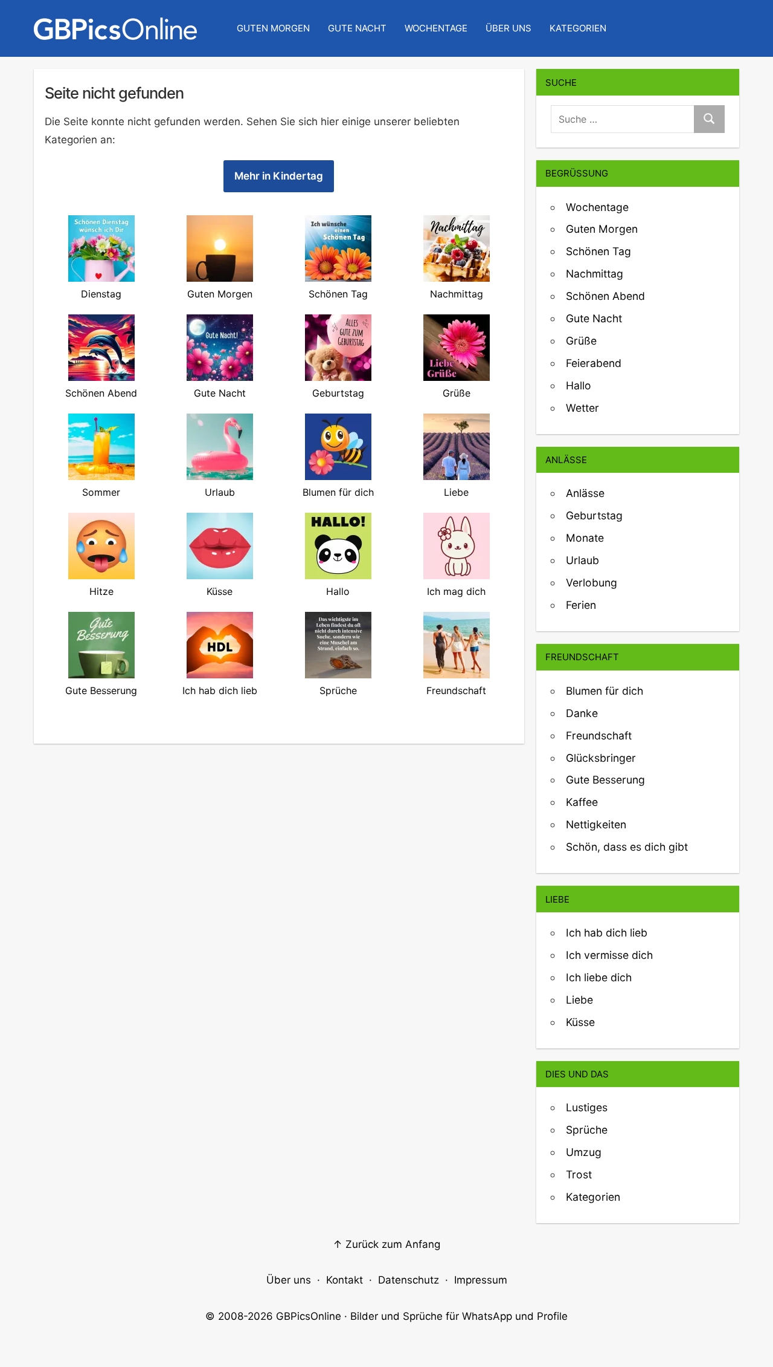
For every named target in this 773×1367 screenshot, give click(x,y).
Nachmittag (594, 273)
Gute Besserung (605, 779)
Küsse (580, 1022)
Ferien (581, 605)
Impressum (480, 1280)
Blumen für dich (604, 690)
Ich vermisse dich (609, 955)
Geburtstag (594, 515)
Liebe (579, 999)
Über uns (508, 28)
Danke (582, 713)
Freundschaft (599, 735)
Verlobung (591, 582)
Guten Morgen (273, 28)
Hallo (578, 385)
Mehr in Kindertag (278, 176)
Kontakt (344, 1280)
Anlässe (585, 493)
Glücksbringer (601, 758)
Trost (579, 1174)
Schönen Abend (605, 296)
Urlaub (582, 560)
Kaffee (582, 802)
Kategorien (578, 28)
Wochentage (436, 28)
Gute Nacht (357, 28)
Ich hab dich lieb (606, 932)
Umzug (583, 1152)
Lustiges (587, 1107)
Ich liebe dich (599, 977)
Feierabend (593, 363)
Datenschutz (408, 1280)
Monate (585, 537)
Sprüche (587, 1129)
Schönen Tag (598, 251)
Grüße (581, 340)
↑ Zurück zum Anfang (386, 1244)
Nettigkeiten (596, 824)
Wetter (582, 407)
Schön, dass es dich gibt (627, 846)
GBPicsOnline (308, 1316)
